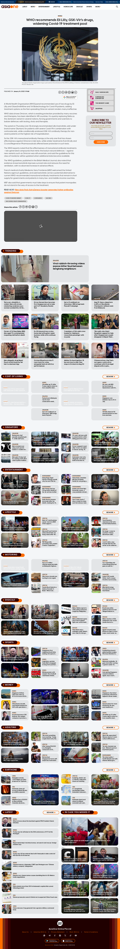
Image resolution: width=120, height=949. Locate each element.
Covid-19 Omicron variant (13, 198)
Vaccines (48, 198)
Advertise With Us (40, 932)
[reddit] (72, 92)
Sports (89, 7)
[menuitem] (25, 6)
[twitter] (62, 92)
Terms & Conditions (91, 932)
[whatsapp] (69, 92)
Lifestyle (56, 7)
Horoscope (68, 7)
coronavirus (38, 198)
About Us (25, 932)
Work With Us (74, 932)
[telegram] (66, 92)
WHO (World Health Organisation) (16, 201)
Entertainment (44, 7)
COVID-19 (27, 198)
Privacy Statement (57, 932)
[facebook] (59, 92)
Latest (24, 7)
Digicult (79, 7)
